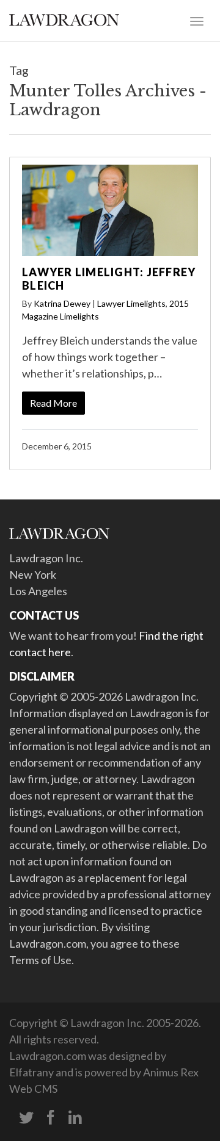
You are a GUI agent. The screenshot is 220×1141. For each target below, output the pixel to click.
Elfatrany (31, 1072)
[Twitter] (26, 1118)
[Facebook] (50, 1118)
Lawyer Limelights (131, 303)
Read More (53, 403)
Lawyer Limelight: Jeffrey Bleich (109, 278)
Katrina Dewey (62, 303)
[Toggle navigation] (197, 20)
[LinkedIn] (75, 1118)
